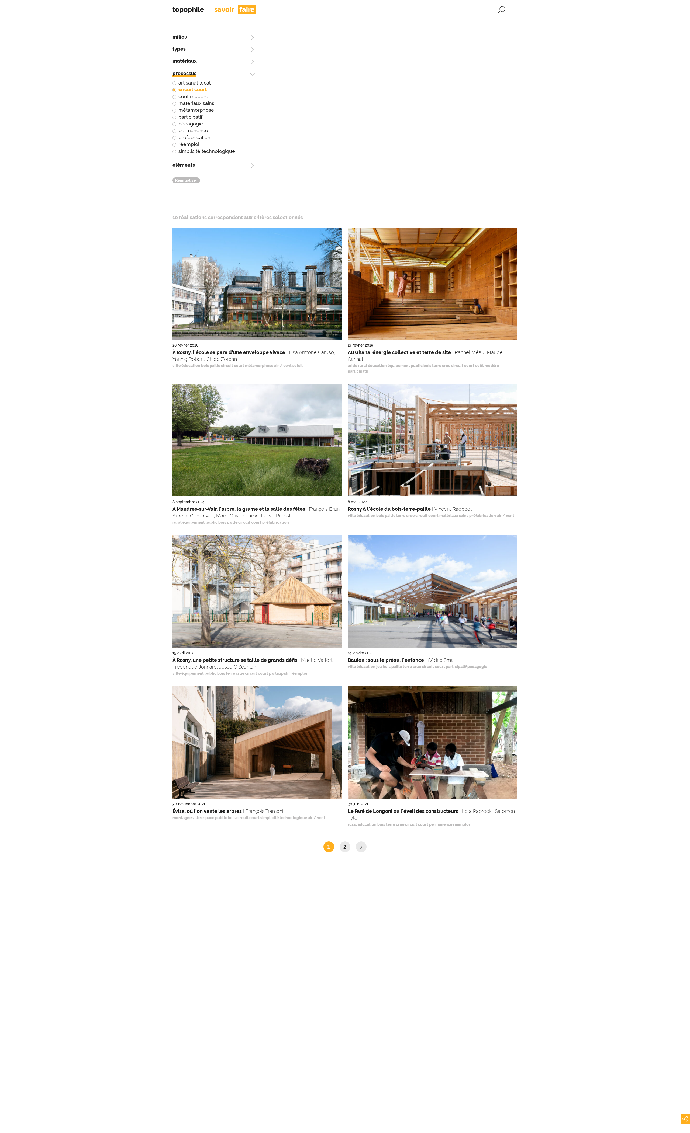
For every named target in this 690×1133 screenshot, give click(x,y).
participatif (190, 117)
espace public (214, 818)
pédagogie (190, 124)
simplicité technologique (206, 151)
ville (176, 365)
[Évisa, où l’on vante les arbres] (257, 743)
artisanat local (194, 83)
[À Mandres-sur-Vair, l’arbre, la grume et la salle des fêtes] (257, 441)
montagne (182, 818)
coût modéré (193, 96)
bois (205, 365)
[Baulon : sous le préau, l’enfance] (433, 592)
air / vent (283, 365)
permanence (193, 130)
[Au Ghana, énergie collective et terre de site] (433, 285)
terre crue (441, 365)
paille (215, 365)
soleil (297, 365)
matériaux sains (196, 103)
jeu (379, 667)
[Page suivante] (361, 846)
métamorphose (196, 110)
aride (352, 365)
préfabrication (194, 137)
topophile (188, 9)
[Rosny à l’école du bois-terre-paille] (433, 441)
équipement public (405, 365)
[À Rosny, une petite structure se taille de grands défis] (257, 592)
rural (362, 365)
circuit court (192, 89)
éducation (190, 365)
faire (246, 9)
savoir (224, 9)
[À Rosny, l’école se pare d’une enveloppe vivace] (257, 285)
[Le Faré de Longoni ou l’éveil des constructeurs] (433, 743)
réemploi (188, 144)
